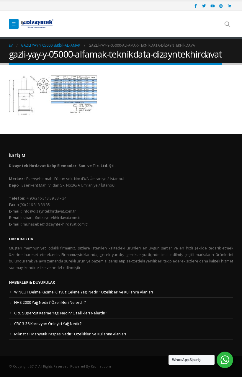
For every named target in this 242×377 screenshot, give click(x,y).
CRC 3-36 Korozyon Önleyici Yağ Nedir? (47, 323)
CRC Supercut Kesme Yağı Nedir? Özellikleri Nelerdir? (60, 313)
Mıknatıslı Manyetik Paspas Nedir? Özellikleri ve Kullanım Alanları (70, 334)
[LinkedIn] (229, 6)
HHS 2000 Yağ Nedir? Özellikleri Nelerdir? (50, 302)
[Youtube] (212, 6)
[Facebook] (196, 6)
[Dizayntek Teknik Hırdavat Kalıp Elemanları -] (37, 24)
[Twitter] (204, 6)
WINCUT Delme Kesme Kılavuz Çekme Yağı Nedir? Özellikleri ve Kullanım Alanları (83, 292)
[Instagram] (221, 6)
